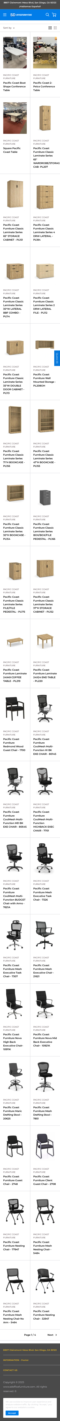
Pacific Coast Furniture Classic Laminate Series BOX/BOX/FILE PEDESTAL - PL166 (44, 531)
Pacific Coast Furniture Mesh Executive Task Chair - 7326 (42, 894)
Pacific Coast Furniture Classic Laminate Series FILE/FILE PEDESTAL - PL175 (14, 604)
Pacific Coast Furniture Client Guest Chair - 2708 (44, 1180)
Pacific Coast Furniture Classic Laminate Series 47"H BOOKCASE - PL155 (44, 458)
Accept (12, 1413)
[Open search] (47, 14)
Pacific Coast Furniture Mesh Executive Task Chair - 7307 (12, 971)
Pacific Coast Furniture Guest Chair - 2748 (12, 1180)
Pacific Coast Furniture (11, 77)
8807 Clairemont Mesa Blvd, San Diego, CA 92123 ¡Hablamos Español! (30, 4)
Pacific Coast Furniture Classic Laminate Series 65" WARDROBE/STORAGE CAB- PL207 (45, 157)
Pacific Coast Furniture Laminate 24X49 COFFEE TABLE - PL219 (15, 675)
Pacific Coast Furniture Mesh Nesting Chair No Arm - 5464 (13, 1317)
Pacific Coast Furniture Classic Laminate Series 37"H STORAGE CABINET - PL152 (43, 604)
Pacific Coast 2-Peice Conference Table (44, 86)
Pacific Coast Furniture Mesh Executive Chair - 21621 (43, 971)
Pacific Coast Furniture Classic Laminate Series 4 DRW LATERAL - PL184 (44, 232)
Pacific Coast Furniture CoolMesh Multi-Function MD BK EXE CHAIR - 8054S (15, 819)
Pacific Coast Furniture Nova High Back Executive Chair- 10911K (13, 1042)
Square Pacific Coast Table (12, 150)
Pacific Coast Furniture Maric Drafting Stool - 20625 (12, 1113)
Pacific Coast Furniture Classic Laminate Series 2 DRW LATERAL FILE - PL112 (44, 305)
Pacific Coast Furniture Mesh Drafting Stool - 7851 (42, 1113)
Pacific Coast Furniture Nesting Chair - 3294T (44, 1315)
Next (50, 1334)
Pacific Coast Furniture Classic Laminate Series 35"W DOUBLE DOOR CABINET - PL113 (13, 384)
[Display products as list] (55, 27)
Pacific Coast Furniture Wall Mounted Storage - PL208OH (44, 380)
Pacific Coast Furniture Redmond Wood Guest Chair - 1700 (14, 745)
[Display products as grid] (50, 27)
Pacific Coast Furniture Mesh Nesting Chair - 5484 (42, 1248)
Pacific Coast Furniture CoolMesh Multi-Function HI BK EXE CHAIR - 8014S (44, 746)
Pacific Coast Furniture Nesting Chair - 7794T (14, 1246)
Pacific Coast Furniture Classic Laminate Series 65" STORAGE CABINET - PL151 (13, 232)
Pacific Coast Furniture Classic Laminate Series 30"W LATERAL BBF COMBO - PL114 (13, 307)
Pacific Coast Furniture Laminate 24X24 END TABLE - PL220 (45, 675)
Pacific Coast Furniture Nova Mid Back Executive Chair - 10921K (45, 1040)
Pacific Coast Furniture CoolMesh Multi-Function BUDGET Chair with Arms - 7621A (14, 898)
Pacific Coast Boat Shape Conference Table (14, 86)
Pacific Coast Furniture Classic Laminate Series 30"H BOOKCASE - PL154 (14, 531)
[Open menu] (4, 14)
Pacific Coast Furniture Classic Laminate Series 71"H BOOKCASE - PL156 (14, 458)
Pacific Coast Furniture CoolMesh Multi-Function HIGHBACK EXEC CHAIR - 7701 (43, 821)
